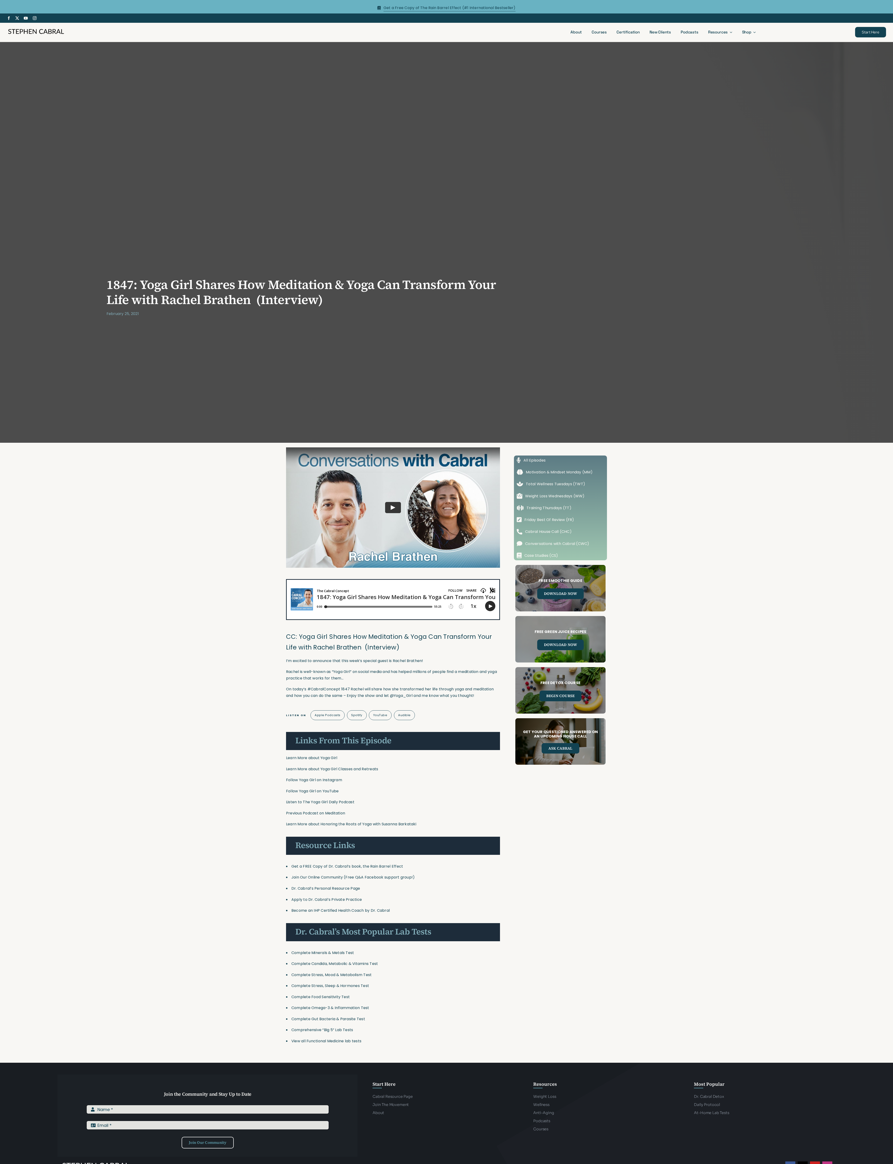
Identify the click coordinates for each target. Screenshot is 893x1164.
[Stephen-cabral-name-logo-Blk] (36, 29)
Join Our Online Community (317, 877)
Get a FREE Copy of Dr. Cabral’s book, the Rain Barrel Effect (347, 866)
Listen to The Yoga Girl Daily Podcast (320, 802)
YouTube (380, 715)
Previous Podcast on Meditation (315, 813)
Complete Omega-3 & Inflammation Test (330, 1007)
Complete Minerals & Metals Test (322, 952)
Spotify (356, 715)
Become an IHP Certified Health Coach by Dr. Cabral (340, 910)
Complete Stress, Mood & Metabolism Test (331, 974)
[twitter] (17, 18)
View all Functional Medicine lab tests (326, 1041)
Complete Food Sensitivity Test (320, 997)
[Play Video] (393, 507)
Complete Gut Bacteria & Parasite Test (328, 1019)
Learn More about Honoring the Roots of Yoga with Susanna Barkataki (351, 824)
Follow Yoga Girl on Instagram (314, 780)
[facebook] (9, 18)
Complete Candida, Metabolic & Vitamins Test (334, 963)
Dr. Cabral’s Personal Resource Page (325, 888)
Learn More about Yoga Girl (311, 758)
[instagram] (35, 18)
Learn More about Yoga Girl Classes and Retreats (332, 769)
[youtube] (26, 18)
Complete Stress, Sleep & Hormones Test (330, 985)
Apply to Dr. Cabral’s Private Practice (327, 899)
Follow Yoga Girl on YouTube (312, 791)
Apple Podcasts (327, 715)
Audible (404, 715)
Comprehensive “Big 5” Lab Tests (322, 1030)
